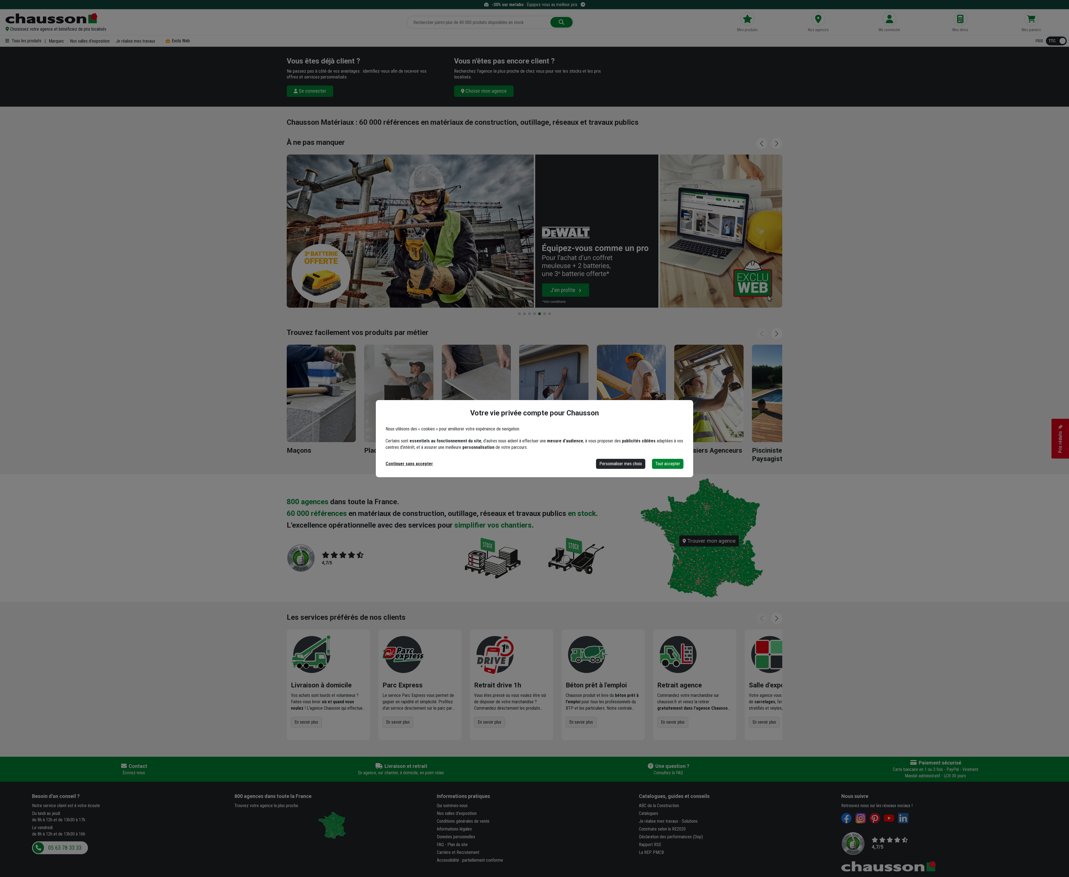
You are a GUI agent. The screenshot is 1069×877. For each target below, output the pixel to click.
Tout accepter (667, 463)
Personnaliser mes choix (620, 463)
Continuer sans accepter (409, 463)
